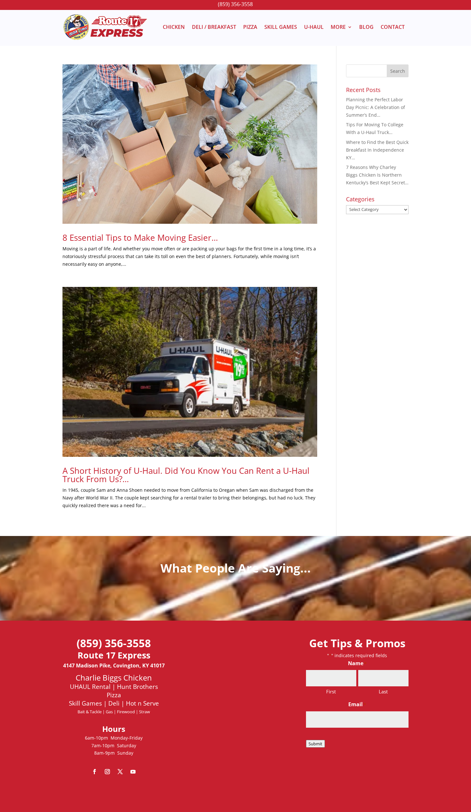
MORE (338, 26)
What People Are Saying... (236, 568)
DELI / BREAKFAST (214, 26)
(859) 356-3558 (235, 4)
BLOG (366, 26)
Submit (315, 744)
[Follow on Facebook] (94, 771)
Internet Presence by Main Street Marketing (236, 791)
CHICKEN (174, 26)
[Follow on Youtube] (133, 771)
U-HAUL (314, 26)
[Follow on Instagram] (107, 771)
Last (383, 691)
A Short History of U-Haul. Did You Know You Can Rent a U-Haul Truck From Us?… (186, 475)
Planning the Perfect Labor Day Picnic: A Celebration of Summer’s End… (375, 107)
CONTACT (393, 26)
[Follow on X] (120, 771)
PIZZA (250, 26)
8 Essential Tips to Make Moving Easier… (140, 237)
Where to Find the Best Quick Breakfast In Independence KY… (377, 150)
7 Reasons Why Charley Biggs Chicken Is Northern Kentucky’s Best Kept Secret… (377, 175)
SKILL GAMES (280, 26)
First (331, 691)
